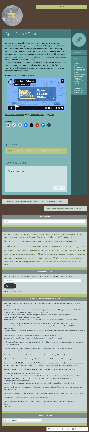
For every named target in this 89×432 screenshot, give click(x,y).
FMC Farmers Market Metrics (45, 246)
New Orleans (45, 254)
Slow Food (49, 258)
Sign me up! (10, 286)
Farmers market (18, 242)
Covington (25, 237)
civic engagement (78, 66)
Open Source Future (21, 33)
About (61, 6)
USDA (43, 261)
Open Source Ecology (38, 114)
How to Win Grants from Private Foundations (64, 208)
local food (51, 250)
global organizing (78, 79)
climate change (71, 234)
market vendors (23, 255)
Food (65, 247)
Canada (47, 234)
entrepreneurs (79, 69)
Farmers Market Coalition (33, 241)
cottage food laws (17, 237)
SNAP (55, 258)
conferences (79, 234)
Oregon (82, 254)
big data (27, 234)
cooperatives (8, 237)
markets (6, 254)
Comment (59, 188)
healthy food (24, 250)
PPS (33, 258)
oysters (5, 258)
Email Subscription (44, 272)
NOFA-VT (57, 254)
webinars (66, 262)
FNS (62, 247)
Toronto (38, 262)
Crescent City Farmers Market (41, 237)
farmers (8, 241)
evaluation (67, 237)
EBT (60, 237)
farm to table (24, 247)
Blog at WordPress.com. (44, 430)
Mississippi (33, 254)
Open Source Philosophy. (15, 114)
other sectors (77, 82)
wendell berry (73, 262)
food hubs (70, 247)
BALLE (22, 234)
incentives (33, 250)
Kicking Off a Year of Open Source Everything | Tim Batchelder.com (37, 151)
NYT (75, 254)
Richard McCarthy (41, 258)
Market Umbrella (13, 254)
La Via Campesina (42, 251)
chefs (55, 234)
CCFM (51, 234)
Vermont (50, 261)
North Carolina (65, 254)
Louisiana (80, 250)
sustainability (23, 261)
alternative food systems (12, 234)
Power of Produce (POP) (25, 258)
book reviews (34, 234)
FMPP (58, 247)
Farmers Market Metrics (54, 241)
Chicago (59, 234)
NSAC (72, 254)
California (41, 234)
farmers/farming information (80, 75)
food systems (77, 247)
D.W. (75, 58)
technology (32, 262)
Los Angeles (72, 250)
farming (18, 247)
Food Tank (16, 251)
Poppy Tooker (13, 258)
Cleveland (64, 234)
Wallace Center (58, 262)
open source (78, 92)
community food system (78, 90)
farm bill (73, 237)
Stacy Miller (15, 262)
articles (77, 64)
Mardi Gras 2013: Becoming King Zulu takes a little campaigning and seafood (36, 201)
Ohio (78, 255)
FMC (30, 246)
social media (71, 258)
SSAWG (78, 258)
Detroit (57, 237)
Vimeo (51, 114)
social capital (62, 258)
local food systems (61, 250)
